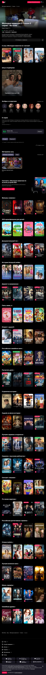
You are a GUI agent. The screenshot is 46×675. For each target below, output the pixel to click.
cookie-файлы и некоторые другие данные (15, 666)
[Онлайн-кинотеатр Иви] (4, 2)
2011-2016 (6, 30)
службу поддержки (18, 672)
